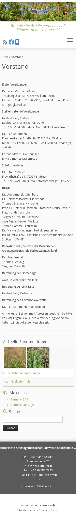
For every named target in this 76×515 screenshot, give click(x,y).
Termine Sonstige (22, 405)
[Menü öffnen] (70, 40)
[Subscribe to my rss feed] (6, 42)
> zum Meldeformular (17, 381)
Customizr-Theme (48, 510)
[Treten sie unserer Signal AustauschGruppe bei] (17, 42)
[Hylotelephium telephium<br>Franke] (38, 357)
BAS (31, 505)
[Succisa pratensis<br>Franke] (15, 357)
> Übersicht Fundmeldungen (21, 373)
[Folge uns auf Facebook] (12, 42)
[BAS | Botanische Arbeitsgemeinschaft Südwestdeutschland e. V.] (38, 11)
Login (38, 479)
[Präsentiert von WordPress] (53, 504)
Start (5, 57)
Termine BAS (19, 399)
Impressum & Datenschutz (38, 486)
